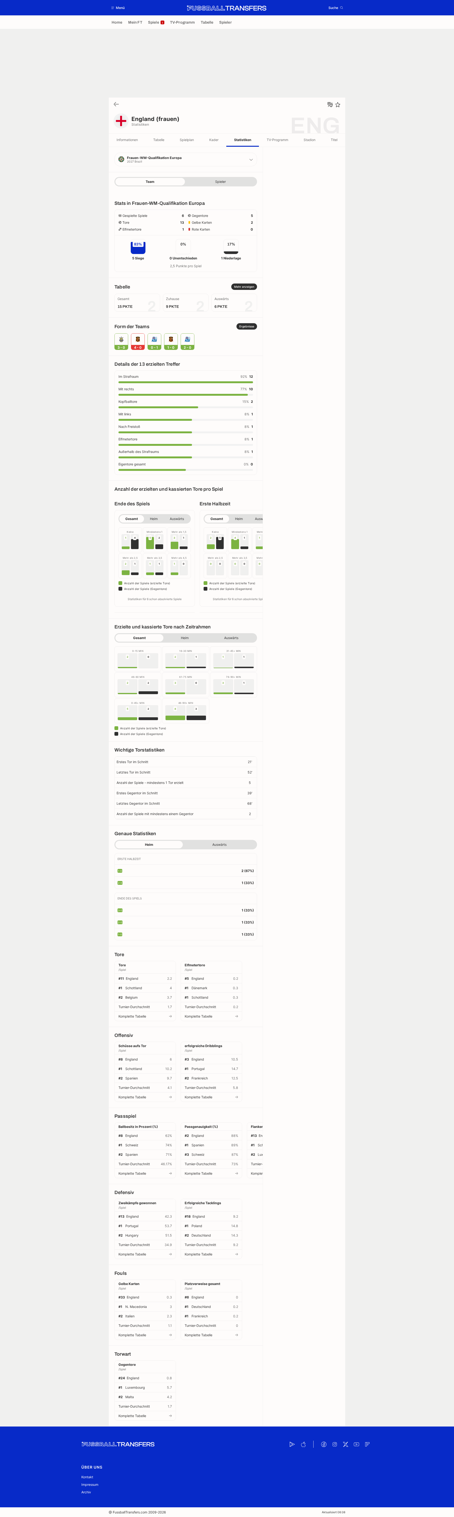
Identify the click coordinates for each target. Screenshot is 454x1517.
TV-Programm (277, 140)
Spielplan (187, 140)
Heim (154, 519)
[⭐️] (337, 104)
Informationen (127, 140)
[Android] (292, 1444)
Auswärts (177, 519)
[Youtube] (356, 1444)
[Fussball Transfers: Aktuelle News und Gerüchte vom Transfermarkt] (226, 8)
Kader (213, 140)
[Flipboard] (367, 1444)
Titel (334, 140)
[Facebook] (323, 1444)
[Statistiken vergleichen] (330, 104)
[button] (118, 8)
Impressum (89, 1485)
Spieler (220, 182)
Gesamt (131, 519)
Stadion (309, 140)
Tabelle (158, 140)
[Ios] (303, 1444)
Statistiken (242, 140)
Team (150, 182)
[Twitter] (345, 1444)
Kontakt (87, 1477)
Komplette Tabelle (132, 1016)
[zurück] (116, 104)
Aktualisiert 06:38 (333, 1512)
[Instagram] (334, 1444)
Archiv (86, 1492)
